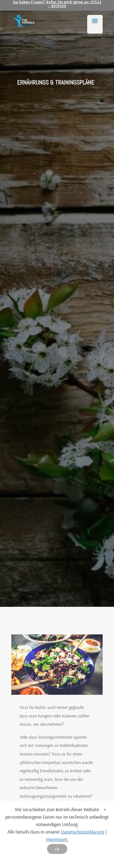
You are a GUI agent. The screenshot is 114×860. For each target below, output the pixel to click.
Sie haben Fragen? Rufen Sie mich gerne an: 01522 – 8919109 (57, 4)
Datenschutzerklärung (82, 832)
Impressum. (57, 839)
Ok (57, 849)
